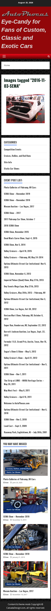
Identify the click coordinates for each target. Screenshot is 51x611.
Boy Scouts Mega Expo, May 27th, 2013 (21, 286)
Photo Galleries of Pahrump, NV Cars (20, 187)
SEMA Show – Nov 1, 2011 (15, 374)
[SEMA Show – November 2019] (25, 500)
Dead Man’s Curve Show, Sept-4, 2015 (20, 238)
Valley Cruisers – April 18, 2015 (18, 251)
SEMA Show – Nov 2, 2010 (15, 419)
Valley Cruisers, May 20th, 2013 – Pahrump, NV (24, 292)
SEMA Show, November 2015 (16, 231)
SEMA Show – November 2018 (17, 200)
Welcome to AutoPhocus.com (16, 403)
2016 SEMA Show (11, 225)
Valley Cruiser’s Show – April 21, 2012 (20, 357)
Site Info (8, 162)
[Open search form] (49, 56)
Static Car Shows (11, 168)
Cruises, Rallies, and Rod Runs (17, 155)
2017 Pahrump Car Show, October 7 (19, 219)
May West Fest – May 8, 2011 (17, 390)
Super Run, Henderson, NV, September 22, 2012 (25, 325)
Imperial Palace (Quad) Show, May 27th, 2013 (24, 280)
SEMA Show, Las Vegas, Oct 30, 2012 (20, 309)
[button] (4, 56)
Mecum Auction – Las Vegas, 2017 (19, 206)
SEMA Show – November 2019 (17, 193)
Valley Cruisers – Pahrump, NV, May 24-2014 (23, 257)
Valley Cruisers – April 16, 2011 (18, 396)
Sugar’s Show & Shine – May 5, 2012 (20, 351)
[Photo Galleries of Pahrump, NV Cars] (25, 462)
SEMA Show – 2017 (12, 212)
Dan (6, 482)
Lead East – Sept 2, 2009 (15, 426)
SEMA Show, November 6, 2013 (17, 273)
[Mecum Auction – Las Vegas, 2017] (25, 574)
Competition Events (12, 149)
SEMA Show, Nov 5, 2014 (15, 244)
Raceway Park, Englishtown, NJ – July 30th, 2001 (25, 432)
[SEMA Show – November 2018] (25, 537)
